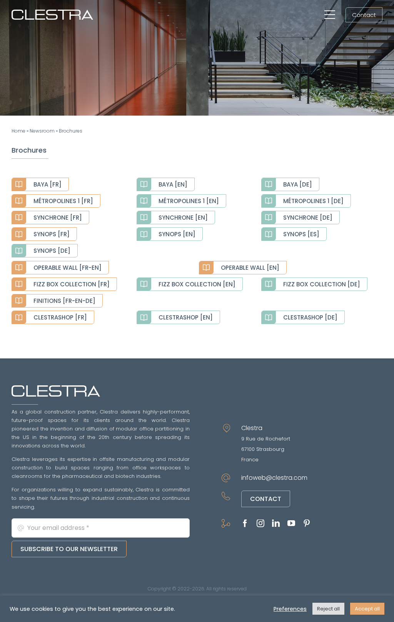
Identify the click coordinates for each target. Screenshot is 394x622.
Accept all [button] (367, 608)
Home (18, 131)
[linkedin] (276, 523)
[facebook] (245, 523)
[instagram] (260, 523)
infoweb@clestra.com (274, 477)
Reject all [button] (328, 608)
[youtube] (291, 523)
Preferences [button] (290, 608)
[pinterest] (307, 523)
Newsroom (42, 131)
